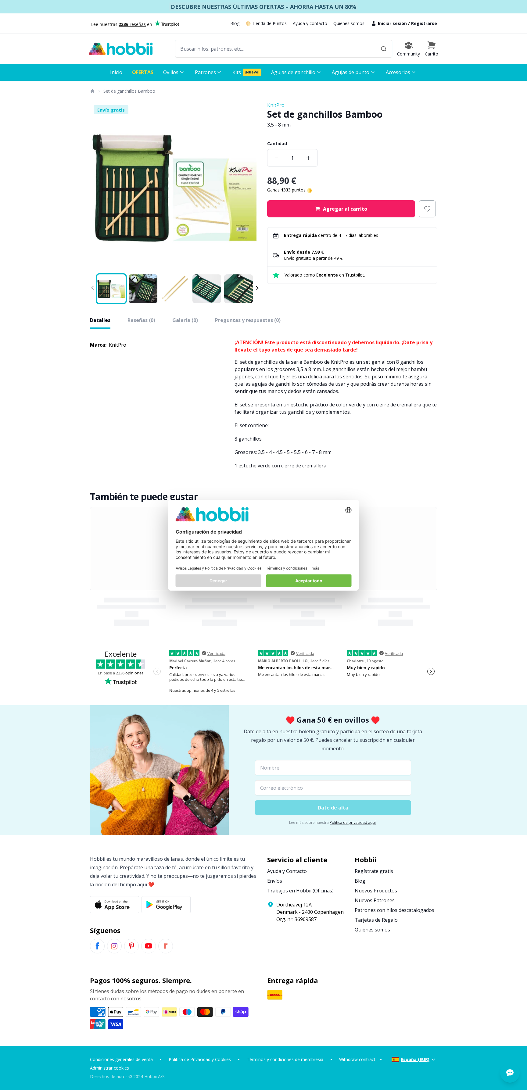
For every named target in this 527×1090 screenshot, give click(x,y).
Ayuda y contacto (310, 23)
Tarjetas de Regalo (376, 920)
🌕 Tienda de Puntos (266, 23)
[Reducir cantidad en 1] (276, 158)
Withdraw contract (357, 1059)
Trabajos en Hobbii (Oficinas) (300, 890)
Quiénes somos (348, 23)
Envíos (274, 880)
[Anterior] (98, 186)
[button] (431, 49)
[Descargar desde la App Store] (114, 904)
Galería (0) (185, 320)
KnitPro (276, 105)
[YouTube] (148, 946)
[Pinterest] (131, 946)
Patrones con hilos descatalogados (394, 910)
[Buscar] (383, 48)
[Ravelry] (165, 946)
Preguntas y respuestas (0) (248, 320)
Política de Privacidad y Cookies (200, 1059)
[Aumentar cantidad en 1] (308, 158)
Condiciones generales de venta (121, 1059)
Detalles (100, 320)
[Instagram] (114, 946)
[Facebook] (97, 946)
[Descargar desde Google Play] (166, 904)
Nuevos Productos (376, 890)
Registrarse (424, 23)
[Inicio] (92, 91)
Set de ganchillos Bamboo (129, 91)
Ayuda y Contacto (287, 871)
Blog (234, 23)
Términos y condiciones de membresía (285, 1059)
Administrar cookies (109, 1068)
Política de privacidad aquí (353, 822)
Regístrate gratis (374, 871)
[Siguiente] (251, 186)
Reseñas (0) (141, 320)
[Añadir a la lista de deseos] (427, 208)
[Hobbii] (121, 48)
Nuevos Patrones (375, 900)
